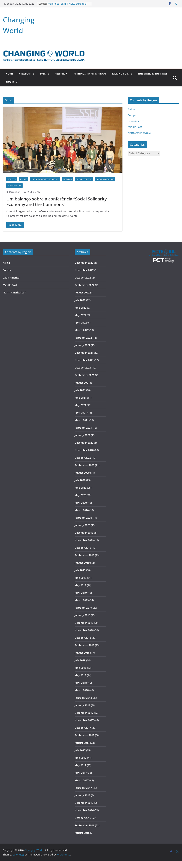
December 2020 (84, 442)
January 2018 (82, 705)
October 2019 (83, 547)
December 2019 (84, 532)
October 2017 (83, 727)
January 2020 (82, 525)
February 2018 (83, 698)
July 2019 (80, 570)
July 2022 (80, 300)
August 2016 (82, 832)
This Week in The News (152, 73)
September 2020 (84, 465)
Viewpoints (26, 73)
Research (61, 73)
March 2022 (82, 330)
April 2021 (81, 412)
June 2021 (80, 397)
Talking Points (122, 73)
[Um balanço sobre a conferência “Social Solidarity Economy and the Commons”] (62, 140)
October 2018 (83, 637)
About (10, 82)
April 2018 (81, 682)
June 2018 (80, 667)
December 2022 (84, 262)
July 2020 (80, 480)
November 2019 (84, 540)
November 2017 (84, 720)
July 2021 (80, 390)
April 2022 (81, 322)
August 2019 (82, 562)
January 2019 (82, 615)
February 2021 (83, 427)
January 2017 (82, 795)
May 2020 (80, 495)
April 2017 (81, 772)
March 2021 (82, 420)
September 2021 (84, 375)
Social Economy (84, 179)
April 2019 (81, 592)
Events (44, 73)
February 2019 (83, 607)
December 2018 (84, 622)
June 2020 (80, 487)
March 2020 (82, 510)
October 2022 (83, 277)
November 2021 (84, 360)
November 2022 (84, 270)
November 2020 (84, 450)
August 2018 (82, 652)
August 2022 (82, 292)
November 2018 (84, 630)
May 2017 (80, 765)
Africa (131, 109)
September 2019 (84, 555)
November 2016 (84, 810)
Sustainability (14, 185)
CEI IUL (36, 191)
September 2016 (84, 825)
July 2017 (80, 750)
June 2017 (80, 757)
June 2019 (80, 577)
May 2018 (80, 675)
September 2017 (84, 735)
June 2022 (80, 307)
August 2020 (82, 472)
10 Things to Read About (89, 73)
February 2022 (83, 337)
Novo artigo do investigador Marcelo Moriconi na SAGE (63, 5)
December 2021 (84, 352)
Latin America (136, 121)
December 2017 (84, 712)
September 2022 (84, 285)
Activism (12, 179)
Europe (132, 115)
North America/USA (139, 132)
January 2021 (82, 435)
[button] (16, 82)
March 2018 (82, 690)
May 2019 (80, 585)
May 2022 (80, 315)
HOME (9, 73)
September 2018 (84, 645)
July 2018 (80, 660)
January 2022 (82, 345)
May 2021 (80, 405)
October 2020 (83, 457)
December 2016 (84, 802)
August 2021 (82, 382)
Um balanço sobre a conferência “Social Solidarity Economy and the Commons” (56, 201)
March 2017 (82, 780)
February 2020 (83, 517)
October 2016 (83, 818)
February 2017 (83, 788)
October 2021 (83, 367)
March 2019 (82, 600)
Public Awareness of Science (44, 179)
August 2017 (82, 743)
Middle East (135, 127)
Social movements (105, 179)
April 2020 (81, 502)
